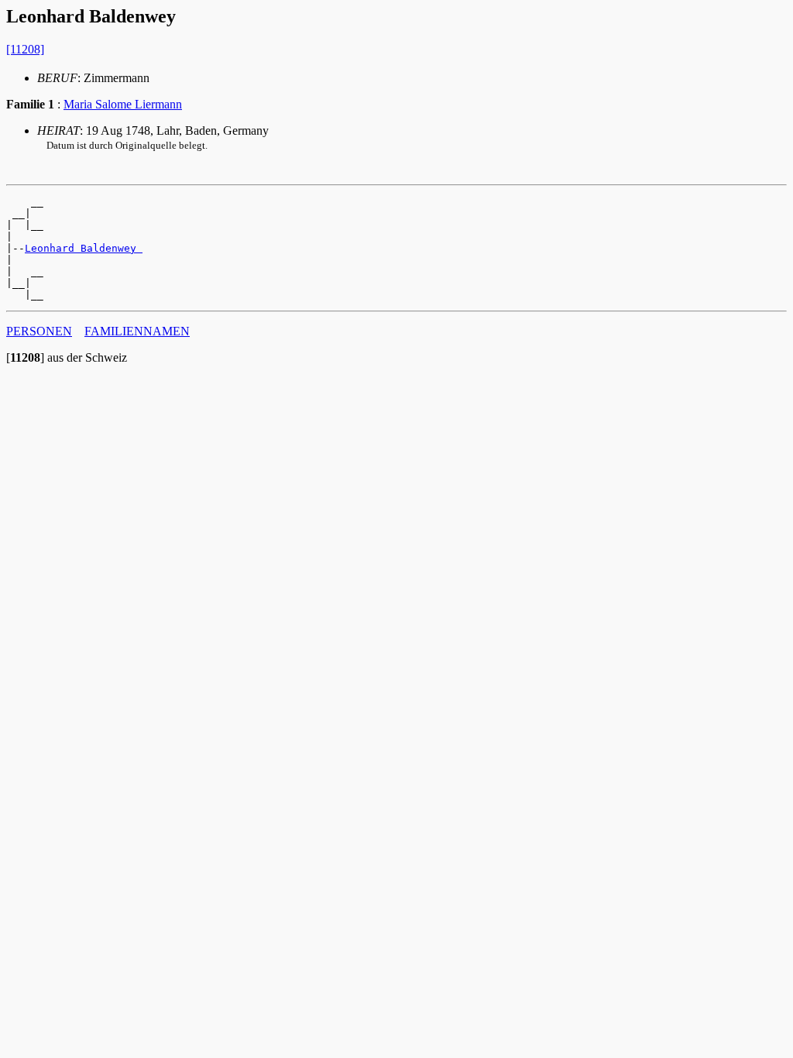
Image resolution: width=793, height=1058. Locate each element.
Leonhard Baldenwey (83, 248)
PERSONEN (39, 331)
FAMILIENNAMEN (137, 331)
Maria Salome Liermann (123, 104)
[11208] (25, 49)
